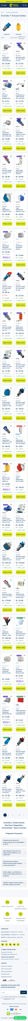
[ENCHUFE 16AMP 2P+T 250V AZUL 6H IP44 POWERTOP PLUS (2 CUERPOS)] (21, 47)
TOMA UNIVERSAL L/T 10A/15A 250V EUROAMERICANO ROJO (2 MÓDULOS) (21, 712)
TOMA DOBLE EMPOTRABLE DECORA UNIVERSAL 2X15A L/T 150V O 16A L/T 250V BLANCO (20, 172)
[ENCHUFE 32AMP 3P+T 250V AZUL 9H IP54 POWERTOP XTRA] (21, 276)
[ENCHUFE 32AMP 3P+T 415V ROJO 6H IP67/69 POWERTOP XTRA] (21, 741)
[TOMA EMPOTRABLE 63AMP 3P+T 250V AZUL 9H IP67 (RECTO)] (7, 546)
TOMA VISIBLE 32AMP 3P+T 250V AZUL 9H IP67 (20, 520)
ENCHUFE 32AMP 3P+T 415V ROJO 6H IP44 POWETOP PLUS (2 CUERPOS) (7, 172)
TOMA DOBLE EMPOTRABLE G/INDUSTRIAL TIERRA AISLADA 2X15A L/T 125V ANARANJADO (20, 328)
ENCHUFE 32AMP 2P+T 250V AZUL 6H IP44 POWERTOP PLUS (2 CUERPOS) (7, 328)
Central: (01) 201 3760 (6, 952)
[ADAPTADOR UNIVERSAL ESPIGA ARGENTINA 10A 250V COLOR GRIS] (21, 235)
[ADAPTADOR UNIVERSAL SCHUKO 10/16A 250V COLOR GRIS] (7, 235)
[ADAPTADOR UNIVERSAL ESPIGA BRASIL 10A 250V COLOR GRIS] (7, 47)
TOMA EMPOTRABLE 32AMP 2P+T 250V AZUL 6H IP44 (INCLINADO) (7, 209)
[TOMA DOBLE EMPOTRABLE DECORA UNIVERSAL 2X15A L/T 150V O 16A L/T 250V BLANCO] (21, 160)
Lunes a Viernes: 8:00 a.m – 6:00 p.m (10, 959)
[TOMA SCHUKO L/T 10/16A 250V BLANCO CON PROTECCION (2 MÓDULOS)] (21, 584)
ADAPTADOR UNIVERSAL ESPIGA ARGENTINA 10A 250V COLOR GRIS (20, 247)
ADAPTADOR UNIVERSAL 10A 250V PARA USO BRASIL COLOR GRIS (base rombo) (6, 134)
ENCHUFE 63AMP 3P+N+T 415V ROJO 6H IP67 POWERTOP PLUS (7, 595)
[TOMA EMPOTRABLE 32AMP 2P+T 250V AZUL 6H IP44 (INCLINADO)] (7, 198)
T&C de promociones (6, 969)
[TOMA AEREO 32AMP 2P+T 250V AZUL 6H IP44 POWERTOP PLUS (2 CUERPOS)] (7, 430)
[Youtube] (14, 944)
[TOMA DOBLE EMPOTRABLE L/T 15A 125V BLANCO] (21, 430)
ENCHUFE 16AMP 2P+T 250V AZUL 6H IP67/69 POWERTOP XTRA (20, 366)
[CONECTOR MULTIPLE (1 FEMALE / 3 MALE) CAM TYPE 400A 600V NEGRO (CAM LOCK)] (7, 621)
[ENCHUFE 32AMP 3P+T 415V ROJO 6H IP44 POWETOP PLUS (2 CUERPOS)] (7, 160)
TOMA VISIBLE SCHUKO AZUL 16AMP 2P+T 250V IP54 (7, 404)
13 (19, 815)
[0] (25, 5)
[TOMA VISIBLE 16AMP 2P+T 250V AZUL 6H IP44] (7, 508)
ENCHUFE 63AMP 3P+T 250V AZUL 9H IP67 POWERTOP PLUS (20, 558)
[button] (20, 1017)
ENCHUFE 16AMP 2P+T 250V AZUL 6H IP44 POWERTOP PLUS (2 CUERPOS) (20, 59)
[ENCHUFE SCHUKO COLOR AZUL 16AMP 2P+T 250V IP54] (7, 741)
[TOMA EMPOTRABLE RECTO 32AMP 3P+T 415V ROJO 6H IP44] (21, 467)
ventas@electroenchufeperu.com (9, 954)
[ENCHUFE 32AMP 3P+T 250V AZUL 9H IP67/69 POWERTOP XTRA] (21, 392)
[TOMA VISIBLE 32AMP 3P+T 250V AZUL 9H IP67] (21, 508)
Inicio (2, 12)
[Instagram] (6, 944)
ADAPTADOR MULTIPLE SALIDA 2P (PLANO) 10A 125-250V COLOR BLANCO (21, 633)
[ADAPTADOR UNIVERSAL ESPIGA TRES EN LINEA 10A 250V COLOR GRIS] (7, 700)
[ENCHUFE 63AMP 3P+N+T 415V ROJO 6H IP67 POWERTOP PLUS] (7, 584)
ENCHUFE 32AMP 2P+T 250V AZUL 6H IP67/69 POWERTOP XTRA (7, 790)
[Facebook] (2, 944)
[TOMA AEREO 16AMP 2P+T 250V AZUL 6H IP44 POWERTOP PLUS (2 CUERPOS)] (21, 122)
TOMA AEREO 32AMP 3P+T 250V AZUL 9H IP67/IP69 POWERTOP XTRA (20, 790)
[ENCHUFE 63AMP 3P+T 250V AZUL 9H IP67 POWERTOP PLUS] (21, 546)
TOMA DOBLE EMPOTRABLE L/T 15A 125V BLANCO (20, 441)
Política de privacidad (6, 971)
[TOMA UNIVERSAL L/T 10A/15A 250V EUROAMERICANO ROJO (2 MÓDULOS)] (21, 700)
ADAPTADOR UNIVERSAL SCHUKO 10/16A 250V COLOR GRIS (6, 247)
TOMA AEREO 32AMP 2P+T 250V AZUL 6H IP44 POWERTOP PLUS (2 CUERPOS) (7, 441)
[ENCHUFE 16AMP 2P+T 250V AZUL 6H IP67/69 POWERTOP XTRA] (21, 354)
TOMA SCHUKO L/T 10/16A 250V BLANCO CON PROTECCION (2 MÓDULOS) (20, 595)
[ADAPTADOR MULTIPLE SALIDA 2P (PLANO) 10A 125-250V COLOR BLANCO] (21, 621)
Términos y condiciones (6, 966)
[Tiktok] (18, 944)
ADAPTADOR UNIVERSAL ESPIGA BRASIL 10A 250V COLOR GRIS (6, 59)
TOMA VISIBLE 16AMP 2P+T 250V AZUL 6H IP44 (7, 520)
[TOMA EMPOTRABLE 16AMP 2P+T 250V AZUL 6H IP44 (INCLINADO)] (21, 198)
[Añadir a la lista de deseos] (11, 43)
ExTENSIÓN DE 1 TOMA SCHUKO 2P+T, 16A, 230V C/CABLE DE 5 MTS (20, 96)
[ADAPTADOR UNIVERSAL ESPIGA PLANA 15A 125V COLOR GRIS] (7, 659)
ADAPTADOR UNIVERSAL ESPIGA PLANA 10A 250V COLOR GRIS (20, 671)
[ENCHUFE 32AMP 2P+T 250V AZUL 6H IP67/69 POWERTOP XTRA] (7, 779)
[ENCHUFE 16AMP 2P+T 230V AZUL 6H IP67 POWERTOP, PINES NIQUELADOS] (7, 276)
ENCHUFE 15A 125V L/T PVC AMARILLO (6, 479)
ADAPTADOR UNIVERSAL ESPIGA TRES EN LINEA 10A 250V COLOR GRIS (6, 712)
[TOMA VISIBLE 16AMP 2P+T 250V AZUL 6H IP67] (7, 354)
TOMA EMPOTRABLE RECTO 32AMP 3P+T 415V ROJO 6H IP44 (20, 479)
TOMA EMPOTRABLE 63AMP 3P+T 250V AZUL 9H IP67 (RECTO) (7, 558)
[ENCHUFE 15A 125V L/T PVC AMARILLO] (7, 467)
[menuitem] (6, 28)
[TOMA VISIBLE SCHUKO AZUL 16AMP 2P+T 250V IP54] (7, 392)
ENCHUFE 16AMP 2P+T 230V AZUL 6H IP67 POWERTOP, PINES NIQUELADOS (6, 288)
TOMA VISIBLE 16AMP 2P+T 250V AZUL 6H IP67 (7, 366)
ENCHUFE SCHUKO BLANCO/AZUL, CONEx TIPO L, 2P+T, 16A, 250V (6, 96)
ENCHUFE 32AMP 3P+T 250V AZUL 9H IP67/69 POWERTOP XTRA (20, 404)
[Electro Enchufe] (14, 5)
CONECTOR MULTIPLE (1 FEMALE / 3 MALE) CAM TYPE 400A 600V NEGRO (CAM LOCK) (7, 633)
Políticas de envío (5, 974)
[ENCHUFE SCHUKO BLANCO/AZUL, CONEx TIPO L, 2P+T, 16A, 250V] (7, 85)
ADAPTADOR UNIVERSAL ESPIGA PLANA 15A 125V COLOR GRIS (6, 671)
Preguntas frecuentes (6, 976)
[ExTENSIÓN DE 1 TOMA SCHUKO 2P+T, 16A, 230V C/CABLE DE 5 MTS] (21, 85)
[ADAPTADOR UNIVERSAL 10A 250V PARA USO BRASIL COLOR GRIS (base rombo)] (7, 122)
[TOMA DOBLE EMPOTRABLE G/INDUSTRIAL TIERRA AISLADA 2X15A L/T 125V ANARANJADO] (21, 317)
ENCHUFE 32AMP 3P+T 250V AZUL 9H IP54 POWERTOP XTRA (20, 288)
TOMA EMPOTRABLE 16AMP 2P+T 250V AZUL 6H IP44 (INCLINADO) (20, 209)
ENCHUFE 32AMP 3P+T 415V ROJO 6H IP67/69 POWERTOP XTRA (20, 753)
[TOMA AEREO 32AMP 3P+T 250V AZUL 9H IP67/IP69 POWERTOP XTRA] (21, 779)
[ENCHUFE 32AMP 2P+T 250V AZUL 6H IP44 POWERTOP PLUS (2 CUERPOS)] (7, 317)
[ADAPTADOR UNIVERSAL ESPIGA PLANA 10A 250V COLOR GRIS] (21, 659)
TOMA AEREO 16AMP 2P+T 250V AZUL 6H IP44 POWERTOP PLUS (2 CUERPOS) (20, 134)
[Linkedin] (10, 944)
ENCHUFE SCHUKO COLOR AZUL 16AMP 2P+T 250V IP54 (7, 753)
